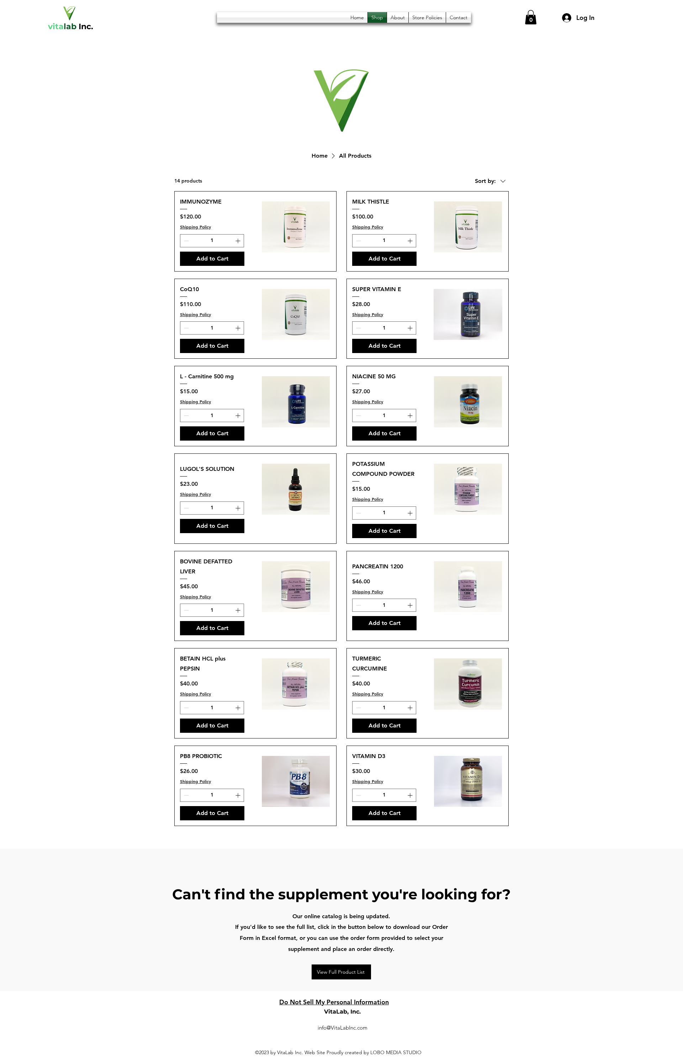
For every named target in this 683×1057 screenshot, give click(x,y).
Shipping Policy (195, 227)
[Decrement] (185, 241)
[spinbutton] (212, 241)
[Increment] (238, 241)
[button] (531, 17)
